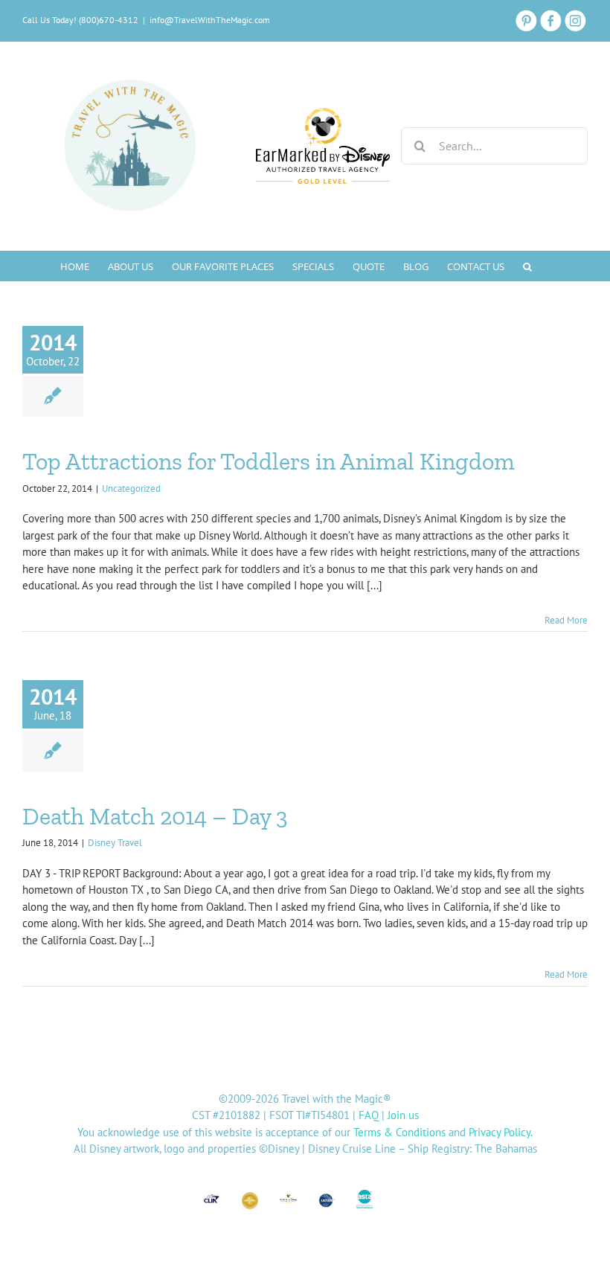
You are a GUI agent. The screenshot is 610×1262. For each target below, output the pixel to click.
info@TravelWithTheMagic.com (210, 19)
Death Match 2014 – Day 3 (155, 816)
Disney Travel (115, 842)
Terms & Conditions (399, 1132)
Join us (403, 1115)
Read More (566, 620)
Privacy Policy (499, 1132)
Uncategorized (131, 488)
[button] (527, 266)
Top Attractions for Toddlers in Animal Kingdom (268, 461)
